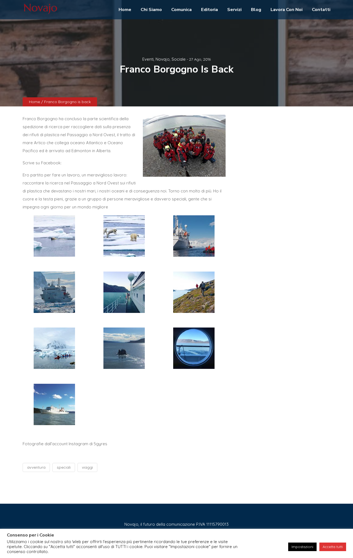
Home (125, 9)
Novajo (163, 59)
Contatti (321, 9)
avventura (36, 467)
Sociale (179, 59)
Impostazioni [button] (302, 546)
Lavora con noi (287, 9)
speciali (64, 467)
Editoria (209, 9)
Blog (256, 9)
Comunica (181, 9)
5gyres (100, 443)
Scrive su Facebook (42, 162)
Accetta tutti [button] (333, 546)
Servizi (234, 9)
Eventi (148, 59)
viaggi (87, 467)
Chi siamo (151, 9)
